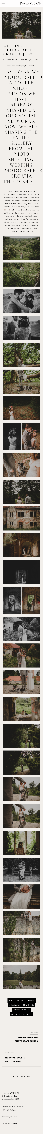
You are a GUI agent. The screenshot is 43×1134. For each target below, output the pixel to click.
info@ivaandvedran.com (12, 1106)
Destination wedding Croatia (22, 1005)
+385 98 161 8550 (9, 1110)
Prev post (34, 1032)
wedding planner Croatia (22, 1014)
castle (7, 210)
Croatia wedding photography (22, 1000)
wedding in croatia (22, 1010)
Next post (9, 1053)
